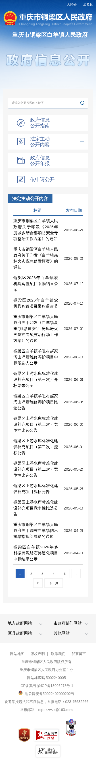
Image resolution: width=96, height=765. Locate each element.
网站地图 (17, 654)
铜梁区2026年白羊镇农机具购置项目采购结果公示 (35, 284)
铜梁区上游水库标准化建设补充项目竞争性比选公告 (35, 508)
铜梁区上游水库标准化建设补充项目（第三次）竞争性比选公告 (35, 424)
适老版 (88, 4)
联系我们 (58, 654)
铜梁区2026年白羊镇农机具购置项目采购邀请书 (35, 303)
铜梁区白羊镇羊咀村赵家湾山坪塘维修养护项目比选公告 (35, 402)
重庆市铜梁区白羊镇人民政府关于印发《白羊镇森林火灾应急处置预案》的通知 (35, 258)
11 (38, 583)
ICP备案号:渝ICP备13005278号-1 (46, 686)
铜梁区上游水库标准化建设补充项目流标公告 (35, 488)
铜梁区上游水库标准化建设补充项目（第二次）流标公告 (35, 447)
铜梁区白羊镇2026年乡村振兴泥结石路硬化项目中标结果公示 (35, 553)
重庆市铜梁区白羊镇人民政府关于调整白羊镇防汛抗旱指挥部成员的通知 (35, 530)
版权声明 (38, 654)
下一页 (53, 583)
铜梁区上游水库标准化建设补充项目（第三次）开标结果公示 (35, 379)
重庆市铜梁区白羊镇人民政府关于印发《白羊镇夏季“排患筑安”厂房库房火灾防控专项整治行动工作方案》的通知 (35, 328)
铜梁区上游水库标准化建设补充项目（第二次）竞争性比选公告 (35, 469)
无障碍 (72, 4)
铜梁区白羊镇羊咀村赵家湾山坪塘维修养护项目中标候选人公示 (35, 357)
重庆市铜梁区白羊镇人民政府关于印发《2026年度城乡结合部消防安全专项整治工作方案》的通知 (35, 230)
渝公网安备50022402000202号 (49, 694)
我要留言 (79, 654)
